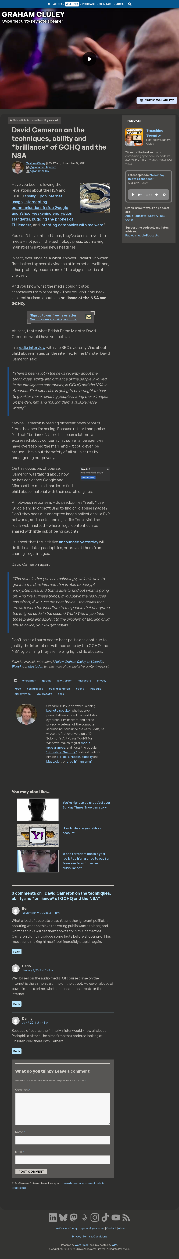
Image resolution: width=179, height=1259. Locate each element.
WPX (114, 1244)
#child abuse (35, 688)
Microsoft (84, 680)
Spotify (153, 216)
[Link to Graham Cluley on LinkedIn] (53, 1217)
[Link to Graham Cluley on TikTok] (105, 1217)
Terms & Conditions (95, 1236)
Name (20, 1132)
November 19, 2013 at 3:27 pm (41, 912)
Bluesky (17, 666)
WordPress (81, 1244)
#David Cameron (59, 688)
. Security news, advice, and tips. (53, 317)
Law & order (64, 680)
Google (46, 680)
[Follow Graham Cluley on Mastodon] (74, 1217)
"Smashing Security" (61, 752)
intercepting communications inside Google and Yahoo (40, 207)
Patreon (130, 235)
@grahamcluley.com (42, 167)
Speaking (55, 4)
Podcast (89, 4)
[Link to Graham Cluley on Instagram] (95, 1217)
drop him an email (79, 761)
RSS (162, 216)
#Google (95, 688)
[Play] (133, 194)
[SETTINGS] (164, 194)
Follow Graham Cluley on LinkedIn (78, 661)
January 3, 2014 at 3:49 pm (38, 970)
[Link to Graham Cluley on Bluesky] (63, 1217)
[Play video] (89, 59)
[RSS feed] (126, 1217)
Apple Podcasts (135, 216)
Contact (106, 4)
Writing (72, 4)
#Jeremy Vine (22, 694)
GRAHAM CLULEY (33, 14)
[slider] (140, 194)
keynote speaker (58, 710)
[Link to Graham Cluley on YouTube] (116, 1217)
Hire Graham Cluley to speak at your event (79, 1228)
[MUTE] (156, 194)
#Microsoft (44, 694)
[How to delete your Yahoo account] (38, 835)
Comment (23, 1089)
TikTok (62, 757)
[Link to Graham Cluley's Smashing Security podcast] (84, 1217)
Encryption (29, 680)
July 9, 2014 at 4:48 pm (36, 1022)
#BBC (17, 688)
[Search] (129, 4)
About (121, 4)
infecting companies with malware (72, 224)
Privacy (101, 680)
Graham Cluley (15, 4)
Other (129, 219)
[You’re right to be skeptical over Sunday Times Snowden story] (38, 810)
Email (19, 1151)
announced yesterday (78, 541)
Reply (16, 952)
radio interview (32, 347)
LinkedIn (74, 757)
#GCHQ (80, 688)
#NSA (61, 694)
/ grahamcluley (39, 171)
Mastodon (35, 666)
